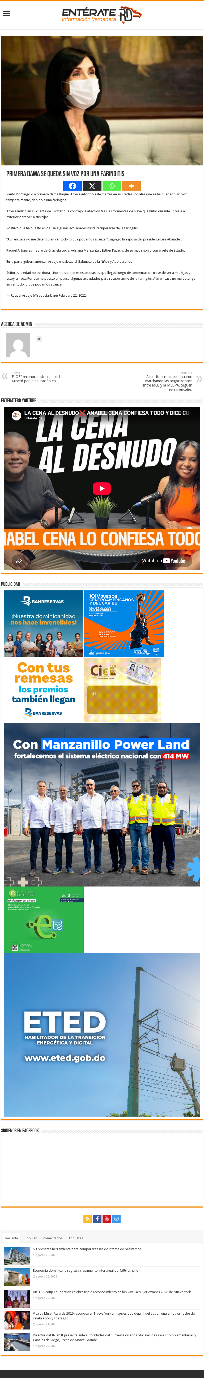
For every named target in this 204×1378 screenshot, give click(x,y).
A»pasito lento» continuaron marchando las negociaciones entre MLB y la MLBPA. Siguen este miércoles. (167, 381)
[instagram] (116, 1219)
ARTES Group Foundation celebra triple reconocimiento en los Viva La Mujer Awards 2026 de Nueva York (112, 1292)
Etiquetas (76, 1238)
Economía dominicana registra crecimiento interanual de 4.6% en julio (85, 1270)
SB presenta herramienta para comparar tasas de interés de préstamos (87, 1249)
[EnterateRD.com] (102, 14)
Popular (31, 1238)
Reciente (11, 1238)
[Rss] (87, 1219)
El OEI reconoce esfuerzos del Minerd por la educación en (36, 377)
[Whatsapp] (112, 186)
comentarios (52, 1238)
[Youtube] (107, 1219)
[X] (92, 186)
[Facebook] (72, 186)
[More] (131, 186)
